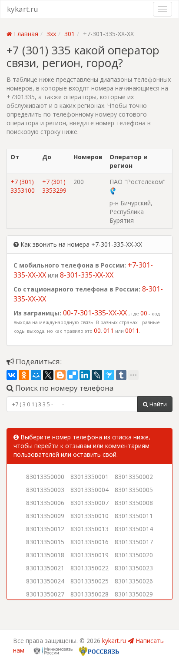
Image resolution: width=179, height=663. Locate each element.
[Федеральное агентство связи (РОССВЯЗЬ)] (98, 650)
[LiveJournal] (97, 375)
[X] (48, 375)
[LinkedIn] (85, 375)
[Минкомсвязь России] (53, 650)
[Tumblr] (121, 375)
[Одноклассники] (24, 375)
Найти (157, 404)
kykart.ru (22, 9)
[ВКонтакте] (12, 375)
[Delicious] (72, 375)
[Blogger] (60, 375)
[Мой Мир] (36, 375)
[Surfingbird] (109, 375)
